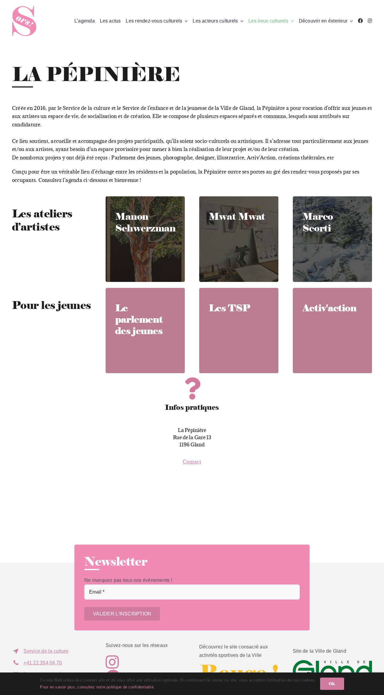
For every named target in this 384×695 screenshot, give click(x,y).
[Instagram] (370, 21)
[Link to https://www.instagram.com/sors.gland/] (141, 661)
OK (332, 684)
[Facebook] (360, 21)
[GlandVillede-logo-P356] (332, 662)
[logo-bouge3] (238, 666)
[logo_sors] (24, 8)
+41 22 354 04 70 (42, 662)
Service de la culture (45, 651)
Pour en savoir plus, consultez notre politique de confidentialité (97, 687)
